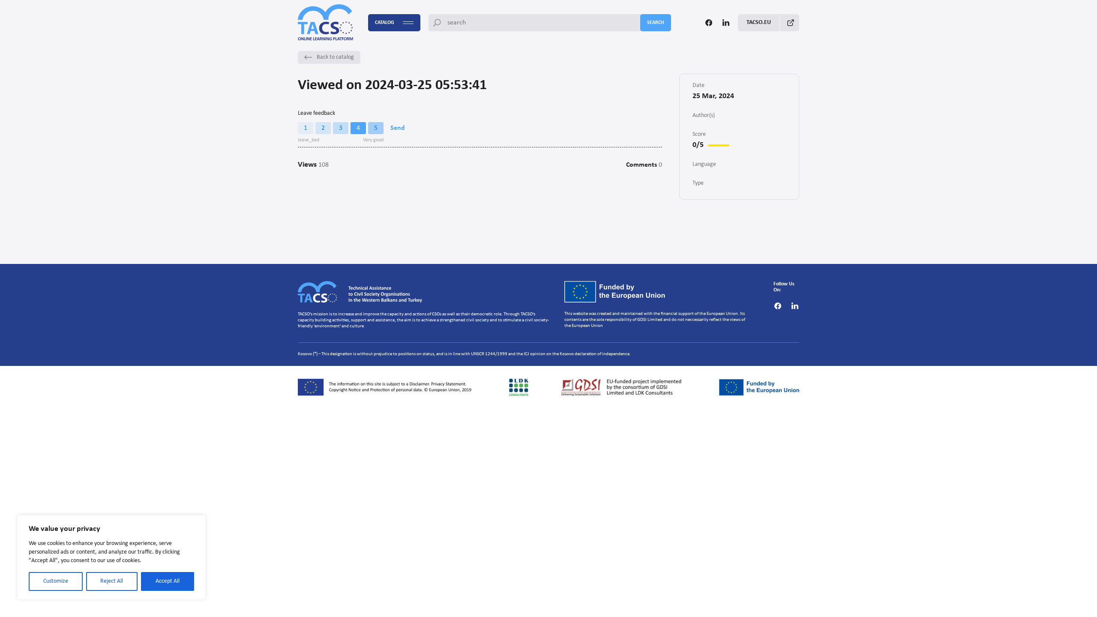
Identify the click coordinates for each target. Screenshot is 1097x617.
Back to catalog (335, 57)
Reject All (111, 581)
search (655, 22)
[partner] (387, 387)
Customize (55, 581)
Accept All (168, 581)
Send (397, 128)
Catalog (384, 22)
